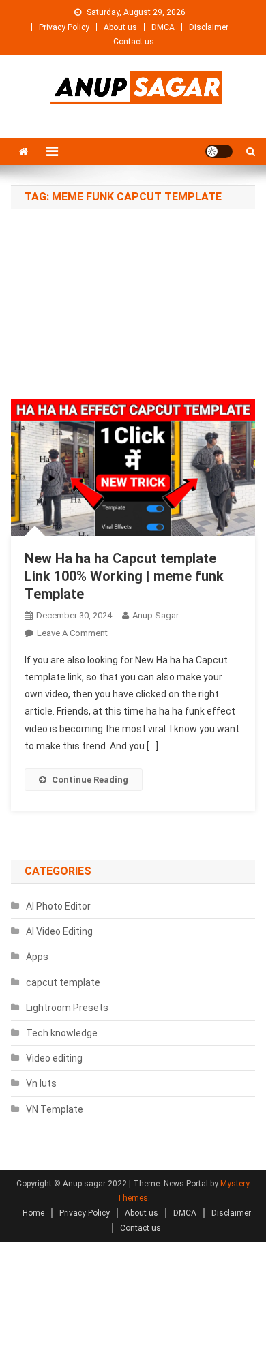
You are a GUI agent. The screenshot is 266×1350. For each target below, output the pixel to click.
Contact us (133, 41)
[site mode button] (219, 151)
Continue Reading (90, 780)
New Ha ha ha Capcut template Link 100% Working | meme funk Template (124, 576)
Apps (37, 956)
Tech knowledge (62, 1033)
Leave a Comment (72, 633)
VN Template (54, 1109)
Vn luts (41, 1083)
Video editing (54, 1058)
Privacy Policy (64, 27)
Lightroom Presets (67, 1007)
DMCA (163, 27)
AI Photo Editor (58, 906)
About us (120, 27)
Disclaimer (208, 27)
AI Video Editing (59, 931)
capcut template (63, 982)
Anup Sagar (155, 615)
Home (33, 1213)
